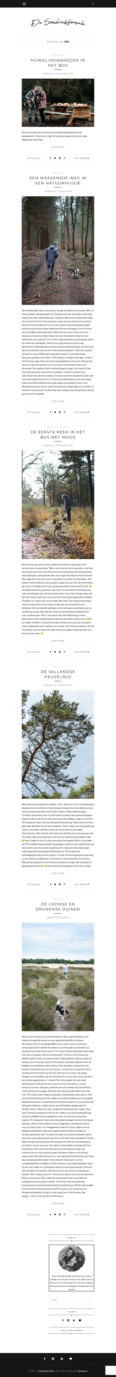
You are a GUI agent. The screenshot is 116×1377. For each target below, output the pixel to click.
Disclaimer (82, 1371)
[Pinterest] (74, 1320)
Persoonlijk (58, 55)
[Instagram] (68, 1320)
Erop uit (58, 173)
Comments (33, 158)
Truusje (85, 158)
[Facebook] (63, 1320)
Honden (64, 427)
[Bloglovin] (80, 1320)
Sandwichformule (46, 1371)
